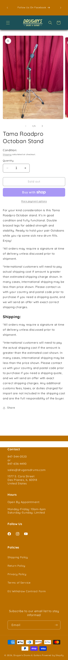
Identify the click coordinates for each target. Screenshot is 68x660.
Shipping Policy (18, 557)
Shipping (7, 154)
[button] (8, 23)
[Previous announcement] (7, 8)
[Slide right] (42, 126)
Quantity (8, 160)
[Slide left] (26, 126)
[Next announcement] (60, 8)
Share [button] (11, 407)
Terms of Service (19, 582)
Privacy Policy (17, 574)
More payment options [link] (34, 201)
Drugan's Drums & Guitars (27, 655)
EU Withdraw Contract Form (27, 591)
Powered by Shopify (53, 655)
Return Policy (16, 565)
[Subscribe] (56, 625)
